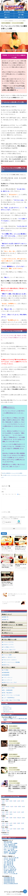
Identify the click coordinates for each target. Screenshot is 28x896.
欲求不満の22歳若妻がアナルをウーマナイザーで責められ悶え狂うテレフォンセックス (17, 746)
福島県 (3, 802)
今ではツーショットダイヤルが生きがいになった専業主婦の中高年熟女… (7, 566)
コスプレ (8, 475)
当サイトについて (8, 627)
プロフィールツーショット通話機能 (11, 662)
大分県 (11, 828)
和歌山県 (19, 817)
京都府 (11, 817)
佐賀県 (19, 828)
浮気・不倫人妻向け (7, 692)
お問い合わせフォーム (8, 711)
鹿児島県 (3, 830)
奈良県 (15, 817)
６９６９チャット (19, 88)
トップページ (6, 706)
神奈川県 (7, 806)
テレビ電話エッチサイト (9, 647)
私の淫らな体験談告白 (6, 473)
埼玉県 (12, 806)
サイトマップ (6, 630)
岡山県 (7, 823)
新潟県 (3, 812)
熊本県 (15, 828)
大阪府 (3, 817)
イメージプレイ (14, 475)
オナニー (19, 475)
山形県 (19, 800)
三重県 (3, 819)
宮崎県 (7, 828)
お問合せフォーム (8, 633)
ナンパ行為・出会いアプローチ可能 (11, 700)
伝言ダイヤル (6, 664)
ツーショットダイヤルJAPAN (14, 892)
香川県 (22, 823)
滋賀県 (23, 817)
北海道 (3, 800)
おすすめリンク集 (7, 709)
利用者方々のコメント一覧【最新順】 (13, 625)
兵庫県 (7, 817)
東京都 (3, 806)
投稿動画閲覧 (6, 672)
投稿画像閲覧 (6, 675)
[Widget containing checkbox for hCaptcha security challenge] (11, 522)
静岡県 (3, 814)
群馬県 (19, 806)
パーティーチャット (7, 677)
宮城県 (15, 800)
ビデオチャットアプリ (8, 644)
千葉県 (15, 806)
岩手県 (22, 800)
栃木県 (23, 806)
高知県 (3, 825)
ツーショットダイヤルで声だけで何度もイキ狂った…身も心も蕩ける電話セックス (17, 773)
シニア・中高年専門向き (9, 697)
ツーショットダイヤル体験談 (16, 473)
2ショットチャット (7, 680)
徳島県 (7, 825)
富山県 (15, 812)
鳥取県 (15, 823)
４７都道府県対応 (5, 834)
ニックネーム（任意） (6, 511)
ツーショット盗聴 (7, 654)
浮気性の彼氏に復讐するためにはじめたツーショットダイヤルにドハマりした (20, 548)
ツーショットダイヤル (8, 642)
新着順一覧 (5, 617)
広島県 (3, 823)
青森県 (7, 800)
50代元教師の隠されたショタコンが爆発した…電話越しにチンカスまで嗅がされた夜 (17, 760)
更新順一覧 (5, 619)
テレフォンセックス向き (9, 687)
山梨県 (22, 812)
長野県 (7, 812)
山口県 (11, 823)
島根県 (19, 823)
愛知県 (11, 814)
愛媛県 (11, 825)
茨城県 (3, 808)
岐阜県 (7, 814)
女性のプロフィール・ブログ (10, 682)
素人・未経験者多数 (7, 690)
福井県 (11, 812)
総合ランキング (7, 614)
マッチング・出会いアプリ (9, 649)
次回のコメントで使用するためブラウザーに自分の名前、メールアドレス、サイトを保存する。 (13, 517)
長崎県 (22, 828)
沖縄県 (8, 830)
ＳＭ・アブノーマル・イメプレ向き (11, 695)
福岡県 (3, 828)
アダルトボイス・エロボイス (10, 659)
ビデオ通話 (4, 475)
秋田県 (11, 800)
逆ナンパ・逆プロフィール (9, 657)
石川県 (19, 812)
